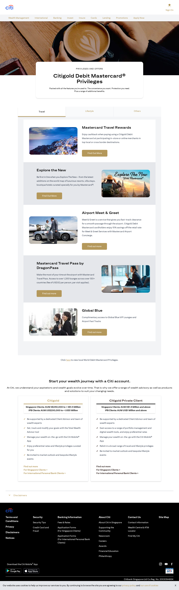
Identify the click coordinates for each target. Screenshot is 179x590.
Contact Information (138, 522)
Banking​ (57, 18)
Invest (70, 18)
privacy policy (129, 585)
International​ (41, 18)
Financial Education (108, 551)
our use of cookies (149, 585)
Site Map (164, 517)
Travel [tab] (42, 111)
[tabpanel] (89, 236)
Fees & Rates (64, 522)
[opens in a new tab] (9, 7)
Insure (82, 18)
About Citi (104, 517)
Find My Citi (134, 536)
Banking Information (70, 517)
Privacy (10, 526)
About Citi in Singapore (110, 522)
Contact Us (134, 517)
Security (38, 517)
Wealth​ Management (18, 18)
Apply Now (138, 18)
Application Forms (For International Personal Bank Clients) (74, 539)
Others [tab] (137, 111)
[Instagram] (160, 564)
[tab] (19, 18)
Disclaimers (12, 532)
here (68, 360)
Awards (103, 546)
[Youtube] (166, 564)
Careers (103, 541)
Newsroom (104, 536)
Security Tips (39, 522)
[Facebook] (171, 564)
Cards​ (94, 18)
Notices (10, 537)
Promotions (122, 18)
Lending (106, 18)
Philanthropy (105, 556)
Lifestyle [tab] (89, 111)
